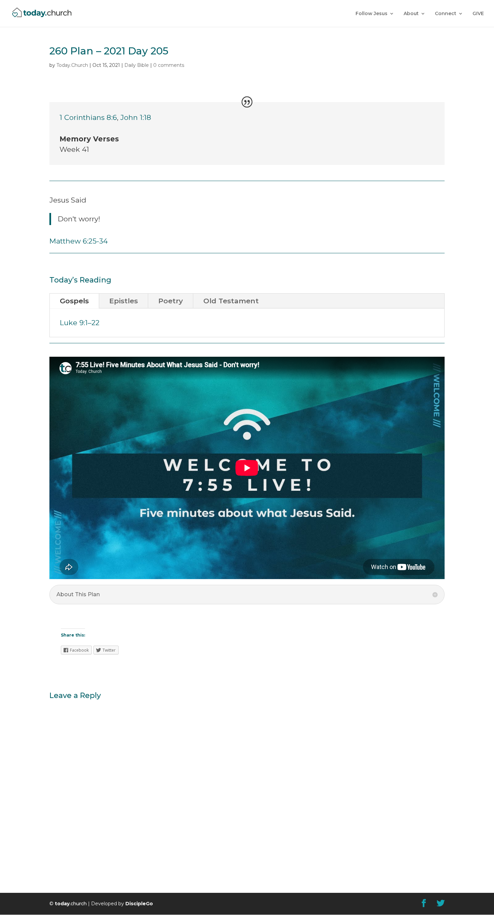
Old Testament (231, 301)
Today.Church (72, 65)
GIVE (478, 13)
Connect (445, 13)
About (411, 13)
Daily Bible (136, 65)
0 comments (168, 65)
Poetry (170, 301)
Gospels (74, 301)
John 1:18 (135, 117)
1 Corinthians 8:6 (88, 117)
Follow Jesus (371, 13)
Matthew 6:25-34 (78, 241)
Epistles (123, 301)
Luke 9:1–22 (79, 322)
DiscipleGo (139, 904)
